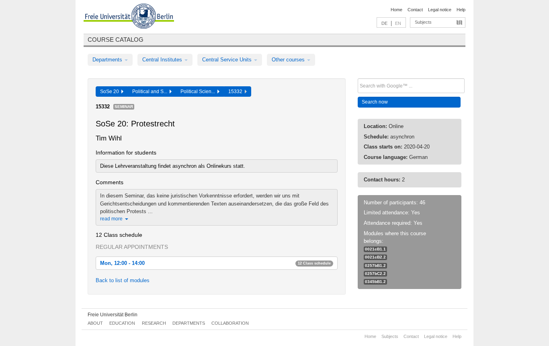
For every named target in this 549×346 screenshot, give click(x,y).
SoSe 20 (110, 91)
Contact (415, 9)
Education (122, 323)
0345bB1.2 (375, 281)
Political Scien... (198, 91)
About (95, 323)
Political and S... (151, 91)
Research (154, 323)
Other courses (289, 60)
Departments (108, 60)
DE (384, 23)
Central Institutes (163, 60)
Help (461, 9)
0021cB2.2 (375, 257)
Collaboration (230, 323)
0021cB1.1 (375, 249)
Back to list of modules (123, 280)
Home (396, 9)
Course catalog (115, 39)
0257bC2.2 (375, 273)
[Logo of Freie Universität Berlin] (129, 17)
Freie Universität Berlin (112, 315)
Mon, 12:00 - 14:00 (215, 263)
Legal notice (439, 9)
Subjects (423, 22)
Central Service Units (227, 60)
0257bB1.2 (375, 265)
